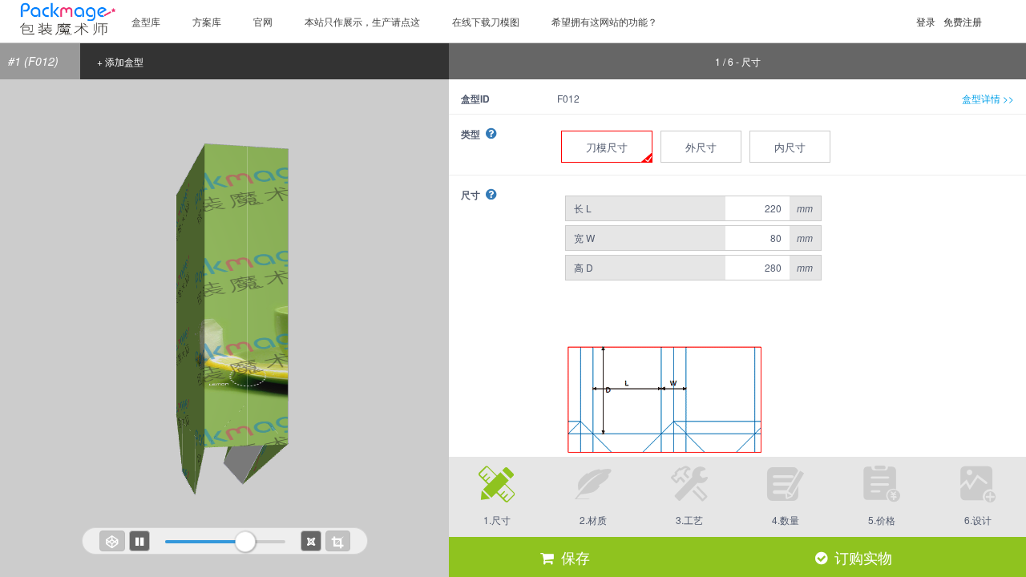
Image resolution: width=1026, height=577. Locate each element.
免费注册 (962, 21)
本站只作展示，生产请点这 (362, 21)
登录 (925, 21)
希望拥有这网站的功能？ (604, 21)
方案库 (206, 21)
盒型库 (145, 21)
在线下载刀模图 (485, 21)
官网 (263, 21)
